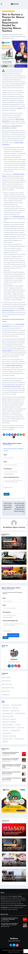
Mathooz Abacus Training (15, 527)
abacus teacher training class (9, 719)
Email (5, 461)
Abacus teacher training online (14, 365)
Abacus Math (15, 707)
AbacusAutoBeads (7, 350)
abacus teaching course (7, 724)
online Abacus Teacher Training (12, 386)
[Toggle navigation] (1, 3)
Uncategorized (5, 694)
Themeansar (16, 952)
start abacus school (19, 738)
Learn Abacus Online (6, 733)
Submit (6, 494)
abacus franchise (6, 707)
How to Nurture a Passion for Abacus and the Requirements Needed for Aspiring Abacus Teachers (13, 22)
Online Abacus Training (7, 738)
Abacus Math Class (6, 680)
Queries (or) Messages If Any (11, 477)
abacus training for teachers (8, 727)
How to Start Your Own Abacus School (14, 560)
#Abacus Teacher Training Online (14, 36)
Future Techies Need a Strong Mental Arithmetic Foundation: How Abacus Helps (11, 766)
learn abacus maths (15, 730)
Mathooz (19, 108)
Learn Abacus (5, 730)
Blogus (10, 952)
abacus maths (5, 710)
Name (5, 454)
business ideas (21, 727)
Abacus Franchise (8, 539)
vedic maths (5, 741)
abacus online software (7, 713)
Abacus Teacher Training (8, 11)
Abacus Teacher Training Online (9, 721)
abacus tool (18, 724)
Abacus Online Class (7, 684)
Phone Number (8, 468)
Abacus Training (6, 691)
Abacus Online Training (20, 713)
